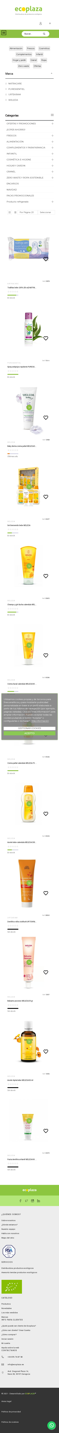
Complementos (23, 54)
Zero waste (23, 66)
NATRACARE (15, 83)
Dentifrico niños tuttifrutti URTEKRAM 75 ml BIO (25, 921)
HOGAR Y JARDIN (16, 165)
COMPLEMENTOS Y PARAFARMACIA (26, 147)
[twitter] (26, 1200)
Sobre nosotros (9, 1220)
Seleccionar (45, 212)
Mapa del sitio (8, 1238)
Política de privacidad (11, 1412)
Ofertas (37, 66)
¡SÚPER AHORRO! (16, 129)
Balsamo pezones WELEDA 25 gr (20, 1000)
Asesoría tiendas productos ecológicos (19, 1272)
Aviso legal (7, 1401)
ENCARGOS (13, 183)
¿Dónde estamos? (10, 1225)
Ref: (44, 281)
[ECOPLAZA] (29, 11)
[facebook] (20, 1200)
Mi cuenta (6, 1343)
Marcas (5, 1317)
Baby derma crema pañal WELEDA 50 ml (22, 446)
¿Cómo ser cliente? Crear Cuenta (16, 1330)
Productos (6, 1304)
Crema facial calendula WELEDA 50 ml (22, 683)
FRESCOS (11, 135)
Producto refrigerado (18, 201)
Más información (40, 721)
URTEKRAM (14, 94)
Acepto (29, 733)
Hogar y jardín (19, 60)
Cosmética (44, 48)
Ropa (43, 60)
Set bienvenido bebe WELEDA (18, 525)
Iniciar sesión (7, 1339)
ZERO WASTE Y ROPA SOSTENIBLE (25, 177)
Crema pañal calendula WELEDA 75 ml (22, 763)
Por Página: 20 (27, 212)
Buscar (46, 34)
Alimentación (16, 48)
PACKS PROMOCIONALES (20, 195)
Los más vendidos (10, 1313)
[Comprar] (29, 249)
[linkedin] (38, 1200)
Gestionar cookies (29, 728)
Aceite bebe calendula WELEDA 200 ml (22, 842)
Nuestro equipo (8, 1229)
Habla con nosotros (10, 1233)
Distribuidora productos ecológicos (18, 1268)
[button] (52, 74)
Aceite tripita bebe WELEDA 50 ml (20, 1080)
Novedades (7, 1308)
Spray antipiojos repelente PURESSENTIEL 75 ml (26, 366)
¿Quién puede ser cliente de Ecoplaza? (19, 1326)
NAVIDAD (12, 189)
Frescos (30, 48)
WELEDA (13, 100)
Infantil (39, 54)
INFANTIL (12, 153)
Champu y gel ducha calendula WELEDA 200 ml (25, 604)
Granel (34, 60)
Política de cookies (10, 1422)
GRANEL (11, 171)
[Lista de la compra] (50, 23)
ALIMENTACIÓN (15, 141)
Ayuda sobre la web (10, 1348)
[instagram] (32, 1200)
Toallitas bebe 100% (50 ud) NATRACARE (23, 287)
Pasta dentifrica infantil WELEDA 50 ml (22, 1159)
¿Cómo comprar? (9, 1335)
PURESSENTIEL (16, 89)
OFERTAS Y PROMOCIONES (21, 123)
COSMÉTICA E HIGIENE (19, 159)
